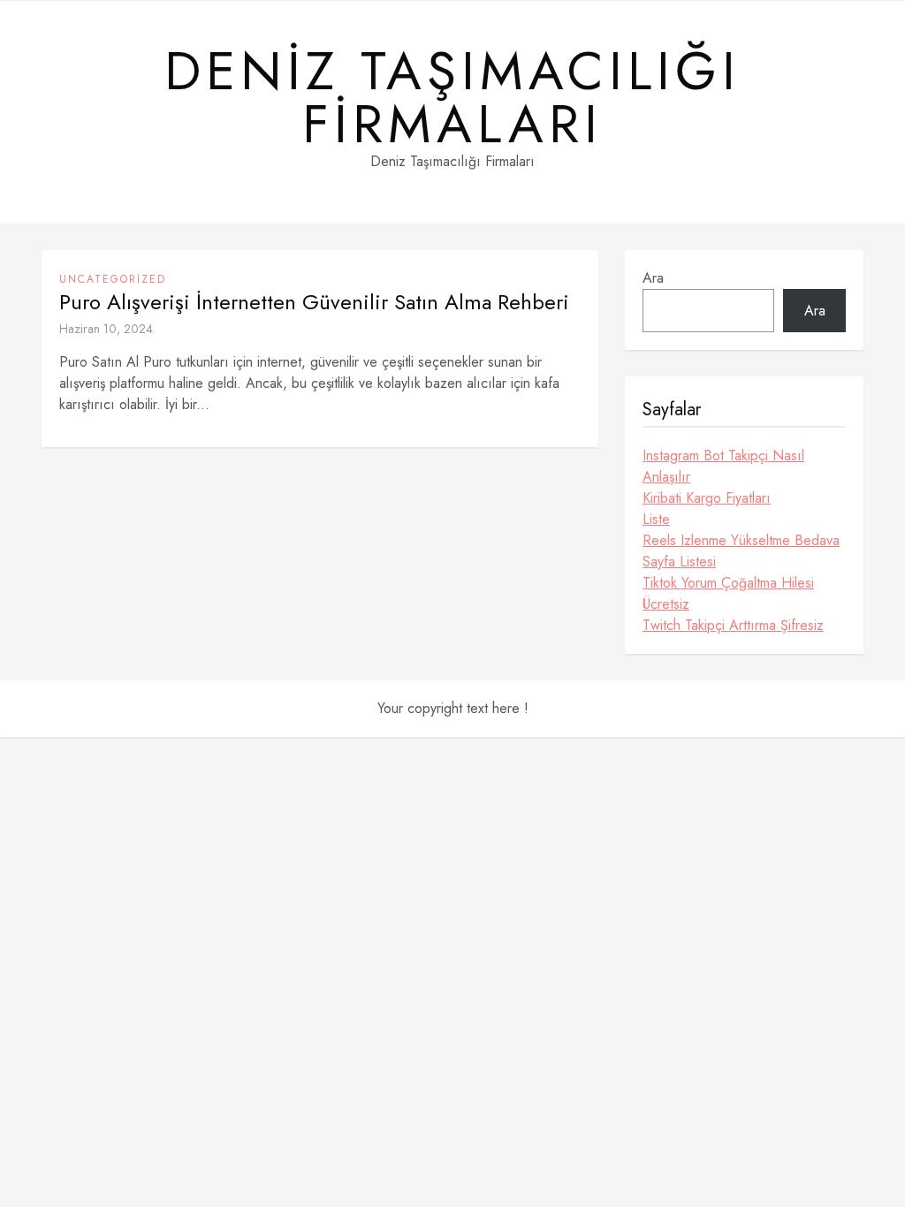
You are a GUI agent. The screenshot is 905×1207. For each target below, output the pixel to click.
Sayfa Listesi (679, 561)
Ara (653, 278)
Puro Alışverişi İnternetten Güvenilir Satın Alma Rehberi (314, 302)
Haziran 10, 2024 (106, 329)
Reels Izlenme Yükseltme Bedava (741, 540)
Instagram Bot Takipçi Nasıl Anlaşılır (723, 466)
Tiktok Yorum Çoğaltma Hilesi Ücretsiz (728, 593)
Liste (656, 519)
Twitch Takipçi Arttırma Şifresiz (733, 625)
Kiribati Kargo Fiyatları (707, 498)
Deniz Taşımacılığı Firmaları (452, 98)
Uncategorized (112, 279)
